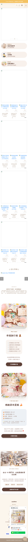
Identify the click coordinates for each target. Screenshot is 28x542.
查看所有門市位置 (14, 489)
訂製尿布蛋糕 (14, 436)
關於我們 (14, 504)
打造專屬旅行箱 (14, 364)
